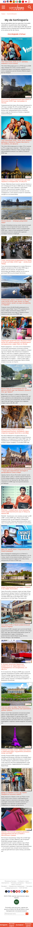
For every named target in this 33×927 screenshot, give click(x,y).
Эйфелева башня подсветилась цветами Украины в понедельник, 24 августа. (15, 181)
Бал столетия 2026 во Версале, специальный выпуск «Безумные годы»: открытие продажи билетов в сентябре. (15, 431)
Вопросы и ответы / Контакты (21, 883)
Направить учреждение (17, 883)
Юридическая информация (16, 886)
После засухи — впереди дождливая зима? (14, 222)
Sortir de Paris (23, 888)
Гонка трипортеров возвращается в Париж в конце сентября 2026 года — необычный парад (16, 262)
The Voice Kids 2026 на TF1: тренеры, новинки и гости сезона (14, 62)
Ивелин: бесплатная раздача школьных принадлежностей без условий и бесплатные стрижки (15, 833)
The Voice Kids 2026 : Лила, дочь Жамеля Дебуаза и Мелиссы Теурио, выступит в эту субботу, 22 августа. (16, 142)
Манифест (4, 886)
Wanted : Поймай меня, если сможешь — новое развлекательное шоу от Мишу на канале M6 (16, 511)
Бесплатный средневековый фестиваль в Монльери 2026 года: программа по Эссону (16, 101)
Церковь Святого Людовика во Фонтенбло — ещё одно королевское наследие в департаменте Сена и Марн (16, 470)
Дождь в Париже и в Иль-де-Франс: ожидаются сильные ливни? (14, 793)
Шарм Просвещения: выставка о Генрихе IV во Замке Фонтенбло (16, 588)
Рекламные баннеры (10, 881)
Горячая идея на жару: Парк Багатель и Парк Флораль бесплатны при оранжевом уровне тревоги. (16, 708)
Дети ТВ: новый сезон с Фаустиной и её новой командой (15, 550)
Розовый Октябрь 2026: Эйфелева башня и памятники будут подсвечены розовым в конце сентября (16, 751)
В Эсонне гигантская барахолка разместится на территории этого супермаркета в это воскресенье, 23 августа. (14, 666)
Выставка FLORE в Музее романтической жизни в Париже (15, 626)
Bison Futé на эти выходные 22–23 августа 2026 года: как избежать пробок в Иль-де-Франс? (16, 390)
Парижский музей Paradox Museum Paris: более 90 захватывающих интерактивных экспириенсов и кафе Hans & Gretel (16, 342)
